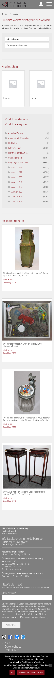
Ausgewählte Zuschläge (19, 138)
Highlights (12, 143)
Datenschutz (13, 646)
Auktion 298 (16, 167)
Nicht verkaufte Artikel (18, 152)
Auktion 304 (16, 196)
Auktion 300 (16, 177)
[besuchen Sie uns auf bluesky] (17, 637)
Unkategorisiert (15, 157)
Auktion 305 (16, 201)
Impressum (12, 650)
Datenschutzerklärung (34, 617)
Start (6, 14)
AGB (7, 643)
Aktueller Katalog (15, 133)
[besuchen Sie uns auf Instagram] (4, 637)
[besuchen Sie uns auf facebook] (10, 637)
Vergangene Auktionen (18, 162)
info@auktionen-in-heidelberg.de (22, 539)
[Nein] (50, 665)
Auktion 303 (16, 191)
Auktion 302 (16, 187)
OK (12, 672)
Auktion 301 (16, 182)
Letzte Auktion (14, 148)
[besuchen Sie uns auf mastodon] (23, 637)
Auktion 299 (16, 172)
